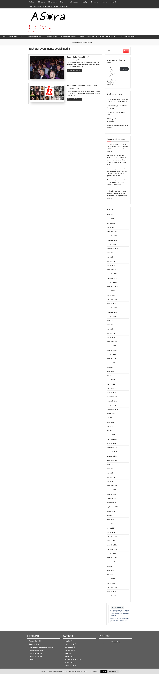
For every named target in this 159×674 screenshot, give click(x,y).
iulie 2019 (110, 515)
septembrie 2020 (112, 460)
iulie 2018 (110, 566)
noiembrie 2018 (112, 549)
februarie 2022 (112, 388)
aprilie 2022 (111, 380)
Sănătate (31, 2)
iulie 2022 (110, 367)
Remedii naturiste (73, 2)
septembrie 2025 (112, 248)
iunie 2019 (110, 519)
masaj (66, 653)
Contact (81, 36)
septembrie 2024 (112, 286)
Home (4, 36)
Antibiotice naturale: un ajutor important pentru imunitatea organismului (117, 193)
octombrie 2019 (112, 502)
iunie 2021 (110, 422)
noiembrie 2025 (112, 240)
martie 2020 (111, 481)
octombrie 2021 (112, 405)
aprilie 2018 (111, 579)
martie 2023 (111, 337)
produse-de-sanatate (71, 659)
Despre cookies (34, 644)
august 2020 (111, 464)
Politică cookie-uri (114, 621)
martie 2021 (111, 435)
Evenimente (94, 2)
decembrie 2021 (112, 397)
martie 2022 (111, 384)
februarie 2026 (112, 231)
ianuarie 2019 (111, 541)
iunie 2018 (110, 570)
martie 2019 (111, 532)
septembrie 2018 (112, 557)
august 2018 (111, 562)
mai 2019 (110, 524)
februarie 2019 (112, 536)
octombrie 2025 (112, 244)
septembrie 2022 (112, 358)
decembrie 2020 (112, 447)
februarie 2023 (112, 341)
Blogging (84, 2)
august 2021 (111, 413)
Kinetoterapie (52, 2)
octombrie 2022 (112, 354)
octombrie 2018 (112, 553)
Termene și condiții (35, 641)
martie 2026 (111, 227)
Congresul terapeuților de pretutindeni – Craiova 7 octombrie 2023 (49, 6)
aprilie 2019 (111, 528)
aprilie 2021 (111, 430)
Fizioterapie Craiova (51, 36)
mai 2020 (110, 473)
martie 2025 (111, 265)
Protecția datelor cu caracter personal (41, 647)
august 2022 (111, 363)
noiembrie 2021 (112, 401)
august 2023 (111, 320)
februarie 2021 (112, 439)
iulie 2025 (110, 253)
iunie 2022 (110, 371)
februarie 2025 (112, 269)
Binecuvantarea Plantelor (67, 36)
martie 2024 (111, 295)
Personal (104, 2)
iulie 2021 (110, 418)
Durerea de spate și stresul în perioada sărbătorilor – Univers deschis (117, 171)
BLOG (22, 36)
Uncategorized (69, 665)
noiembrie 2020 (112, 452)
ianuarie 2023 (111, 346)
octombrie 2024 (112, 282)
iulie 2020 (110, 469)
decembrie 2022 (112, 350)
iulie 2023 (110, 325)
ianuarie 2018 (111, 591)
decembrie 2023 (112, 308)
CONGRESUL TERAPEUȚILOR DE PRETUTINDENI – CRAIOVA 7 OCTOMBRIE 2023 (113, 36)
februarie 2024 (112, 299)
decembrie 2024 (112, 274)
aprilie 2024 (111, 291)
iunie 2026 (110, 219)
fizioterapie (68, 647)
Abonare (124, 69)
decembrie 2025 (112, 236)
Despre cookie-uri (113, 671)
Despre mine (13, 36)
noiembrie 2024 (112, 278)
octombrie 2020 (112, 456)
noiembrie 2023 (112, 312)
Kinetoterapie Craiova (34, 36)
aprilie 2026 (111, 223)
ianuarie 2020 (111, 490)
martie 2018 (111, 583)
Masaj (62, 2)
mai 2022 (110, 375)
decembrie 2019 (112, 494)
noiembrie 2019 (112, 498)
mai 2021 (110, 426)
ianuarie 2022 (111, 392)
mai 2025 (110, 257)
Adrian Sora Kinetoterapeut (40, 27)
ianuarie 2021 (111, 443)
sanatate (67, 662)
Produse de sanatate (35, 656)
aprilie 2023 (111, 333)
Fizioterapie (41, 2)
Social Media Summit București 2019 (82, 85)
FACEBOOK (104, 636)
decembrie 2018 (112, 545)
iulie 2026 (110, 214)
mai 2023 (110, 329)
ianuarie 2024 (111, 303)
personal (67, 656)
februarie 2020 (112, 485)
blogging (67, 641)
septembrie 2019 (112, 507)
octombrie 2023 (112, 316)
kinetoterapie (69, 650)
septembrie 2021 (112, 409)
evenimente (68, 644)
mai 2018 (110, 574)
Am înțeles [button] (104, 671)
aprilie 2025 (111, 261)
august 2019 (111, 511)
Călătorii (113, 2)
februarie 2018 (112, 587)
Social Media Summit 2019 (78, 57)
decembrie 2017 (112, 596)
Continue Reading (74, 70)
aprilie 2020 (111, 477)
